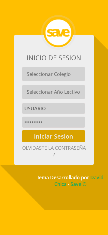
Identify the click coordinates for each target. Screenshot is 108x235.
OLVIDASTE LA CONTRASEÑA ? (54, 151)
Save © (78, 184)
